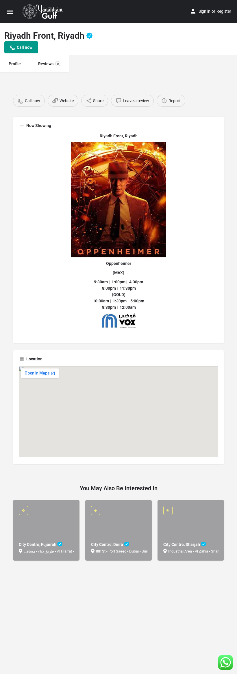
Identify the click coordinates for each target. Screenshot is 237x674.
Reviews (48, 63)
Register (223, 11)
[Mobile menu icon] (10, 11)
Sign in (204, 11)
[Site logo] (43, 11)
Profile (15, 63)
